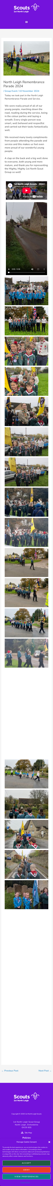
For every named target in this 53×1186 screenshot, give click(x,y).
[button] (49, 1142)
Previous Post (9, 1070)
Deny (26, 1170)
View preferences (27, 1176)
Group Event (11, 91)
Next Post (45, 1070)
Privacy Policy (25, 1182)
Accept (26, 1163)
